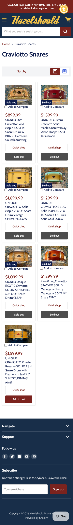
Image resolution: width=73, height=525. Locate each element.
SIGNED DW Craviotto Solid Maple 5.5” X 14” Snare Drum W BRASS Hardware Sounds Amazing (16, 130)
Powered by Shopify (36, 517)
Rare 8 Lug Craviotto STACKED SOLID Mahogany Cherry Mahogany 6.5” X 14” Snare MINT (54, 289)
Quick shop (19, 147)
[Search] (65, 31)
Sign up (58, 489)
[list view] (64, 71)
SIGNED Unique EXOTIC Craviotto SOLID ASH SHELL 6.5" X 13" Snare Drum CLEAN (17, 290)
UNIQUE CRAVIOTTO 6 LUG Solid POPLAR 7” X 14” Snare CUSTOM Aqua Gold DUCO (53, 211)
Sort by (21, 71)
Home (6, 44)
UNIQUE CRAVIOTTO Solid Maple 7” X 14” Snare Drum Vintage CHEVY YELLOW (18, 211)
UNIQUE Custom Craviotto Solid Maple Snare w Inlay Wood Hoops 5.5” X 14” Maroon (54, 128)
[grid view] (55, 71)
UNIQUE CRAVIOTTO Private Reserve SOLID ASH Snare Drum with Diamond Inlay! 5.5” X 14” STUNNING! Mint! (18, 370)
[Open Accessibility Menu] (64, 9)
